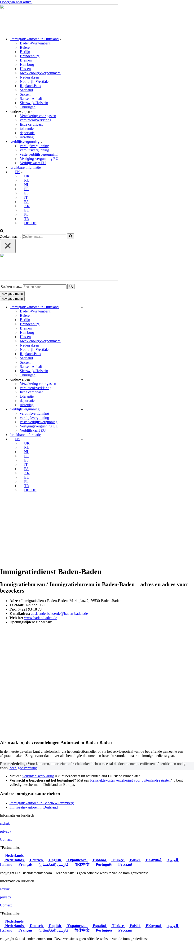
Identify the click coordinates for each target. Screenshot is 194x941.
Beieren (25, 47)
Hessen (25, 69)
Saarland (26, 90)
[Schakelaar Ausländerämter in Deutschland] (82, 307)
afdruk (5, 823)
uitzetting (27, 137)
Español (99, 860)
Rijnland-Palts (30, 86)
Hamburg (27, 64)
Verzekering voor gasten (38, 116)
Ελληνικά (153, 860)
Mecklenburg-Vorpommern (40, 73)
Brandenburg (30, 56)
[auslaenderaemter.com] (59, 31)
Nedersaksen (29, 77)
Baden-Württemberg (35, 43)
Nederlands (14, 855)
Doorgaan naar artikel (16, 2)
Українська (77, 860)
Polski (135, 860)
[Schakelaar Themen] (82, 380)
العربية (173, 860)
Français (25, 864)
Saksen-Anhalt (31, 99)
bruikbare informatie (25, 167)
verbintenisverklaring (35, 120)
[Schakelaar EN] (82, 439)
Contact (6, 839)
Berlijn (25, 52)
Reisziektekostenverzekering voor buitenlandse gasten (130, 780)
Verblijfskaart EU (33, 163)
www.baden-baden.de (40, 618)
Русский (124, 864)
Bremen (26, 60)
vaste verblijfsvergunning (38, 154)
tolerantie (27, 129)
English (55, 860)
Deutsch (36, 860)
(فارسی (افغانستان (53, 864)
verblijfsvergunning (34, 146)
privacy (5, 831)
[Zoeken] (2, 231)
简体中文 (82, 864)
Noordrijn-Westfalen (35, 81)
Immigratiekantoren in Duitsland (33, 807)
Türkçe (118, 860)
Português (104, 864)
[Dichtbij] (8, 246)
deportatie (27, 133)
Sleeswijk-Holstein (34, 103)
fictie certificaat (31, 124)
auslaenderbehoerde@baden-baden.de (59, 613)
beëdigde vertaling (23, 768)
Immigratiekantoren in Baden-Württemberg (41, 803)
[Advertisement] (97, 529)
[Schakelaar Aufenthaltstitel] (82, 409)
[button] (61, 39)
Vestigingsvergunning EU (39, 159)
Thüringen (27, 107)
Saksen (25, 94)
